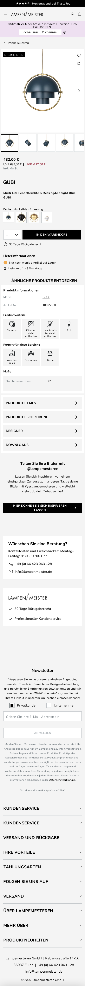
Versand (13, 896)
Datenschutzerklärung (62, 779)
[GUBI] (24, 182)
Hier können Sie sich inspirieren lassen (40, 508)
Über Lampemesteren (28, 910)
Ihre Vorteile (19, 852)
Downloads (17, 445)
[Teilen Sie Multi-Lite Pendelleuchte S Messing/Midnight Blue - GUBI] (79, 63)
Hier (48, 27)
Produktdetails (21, 403)
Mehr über (15, 925)
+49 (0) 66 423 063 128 (33, 563)
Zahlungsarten (22, 867)
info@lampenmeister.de (33, 571)
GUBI (46, 297)
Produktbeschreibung (27, 417)
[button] (9, 143)
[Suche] (72, 14)
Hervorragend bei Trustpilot (51, 3)
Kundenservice (21, 808)
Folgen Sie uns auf (25, 881)
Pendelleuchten (18, 43)
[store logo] (29, 14)
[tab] (42, 808)
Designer (14, 430)
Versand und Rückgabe (31, 837)
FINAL (40, 32)
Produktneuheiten (25, 940)
